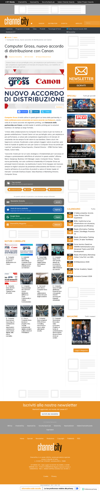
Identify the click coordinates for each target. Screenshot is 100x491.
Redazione (50, 438)
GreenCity (57, 426)
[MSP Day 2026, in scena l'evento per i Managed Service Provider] (81, 136)
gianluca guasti (40, 189)
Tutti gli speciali (89, 96)
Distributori (52, 23)
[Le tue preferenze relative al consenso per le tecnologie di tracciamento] (89, 489)
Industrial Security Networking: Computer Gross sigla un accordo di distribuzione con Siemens (26, 262)
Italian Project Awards (85, 2)
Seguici (58, 217)
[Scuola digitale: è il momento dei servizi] (81, 166)
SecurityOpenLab (48, 2)
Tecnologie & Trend (54, 29)
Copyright (60, 438)
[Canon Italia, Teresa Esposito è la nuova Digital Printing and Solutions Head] (42, 250)
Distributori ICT (10, 32)
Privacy (54, 476)
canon (28, 189)
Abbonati (57, 224)
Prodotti (42, 29)
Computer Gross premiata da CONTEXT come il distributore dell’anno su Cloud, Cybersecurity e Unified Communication (26, 294)
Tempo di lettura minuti (44, 57)
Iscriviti (58, 202)
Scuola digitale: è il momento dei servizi (80, 170)
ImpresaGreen (69, 426)
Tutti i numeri (90, 316)
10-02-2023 (29, 57)
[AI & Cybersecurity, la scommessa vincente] (81, 105)
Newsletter (71, 32)
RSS (78, 438)
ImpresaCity (34, 2)
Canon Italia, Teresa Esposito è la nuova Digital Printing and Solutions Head (42, 261)
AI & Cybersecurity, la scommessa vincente (80, 109)
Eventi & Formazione (65, 24)
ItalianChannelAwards (84, 426)
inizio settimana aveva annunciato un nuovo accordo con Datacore (30, 120)
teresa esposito (55, 189)
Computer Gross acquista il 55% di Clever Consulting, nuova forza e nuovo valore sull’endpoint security (42, 324)
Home (33, 23)
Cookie (45, 476)
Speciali (30, 438)
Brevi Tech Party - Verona (77, 126)
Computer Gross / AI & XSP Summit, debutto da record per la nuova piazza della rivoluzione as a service (57, 263)
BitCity (10, 426)
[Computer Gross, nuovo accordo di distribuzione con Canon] (11, 250)
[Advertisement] (50, 393)
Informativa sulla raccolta (31, 488)
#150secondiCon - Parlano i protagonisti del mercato (78, 155)
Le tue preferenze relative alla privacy (58, 488)
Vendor (41, 23)
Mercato (79, 23)
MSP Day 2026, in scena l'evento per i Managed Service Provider (80, 140)
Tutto (93, 209)
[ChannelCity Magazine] (81, 332)
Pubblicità (70, 438)
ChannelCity (22, 2)
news (15, 37)
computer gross (16, 189)
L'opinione (9, 29)
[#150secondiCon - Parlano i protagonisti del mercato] (81, 151)
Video (35, 29)
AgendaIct (50, 430)
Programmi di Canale (23, 29)
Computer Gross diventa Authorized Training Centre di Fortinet (10, 289)
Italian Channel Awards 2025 (77, 29)
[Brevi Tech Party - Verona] (81, 121)
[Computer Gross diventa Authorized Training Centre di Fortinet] (11, 278)
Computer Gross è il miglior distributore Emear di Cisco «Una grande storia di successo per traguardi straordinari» (57, 293)
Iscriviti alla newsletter (50, 414)
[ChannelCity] (17, 21)
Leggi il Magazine (81, 350)
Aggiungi (57, 209)
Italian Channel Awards (66, 2)
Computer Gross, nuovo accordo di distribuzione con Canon (11, 260)
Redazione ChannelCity (15, 57)
